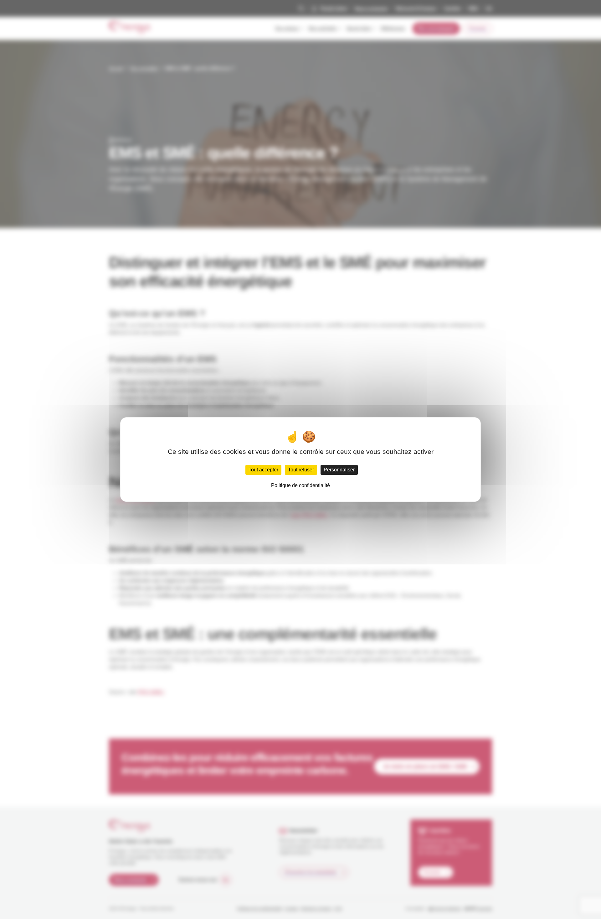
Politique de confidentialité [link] (300, 485)
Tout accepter (263, 469)
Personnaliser (339, 469)
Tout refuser (301, 469)
